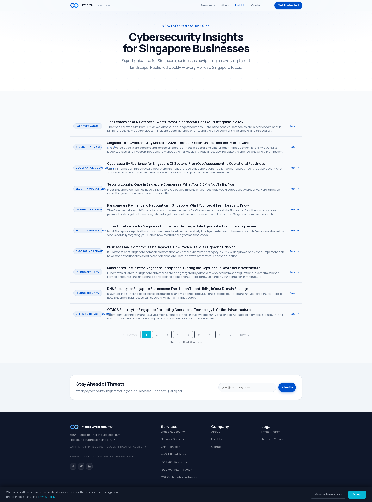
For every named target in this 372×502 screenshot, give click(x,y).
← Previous (130, 334)
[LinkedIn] (89, 466)
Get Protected (288, 5)
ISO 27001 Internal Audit (176, 470)
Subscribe (287, 387)
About (225, 5)
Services (206, 5)
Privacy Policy (270, 432)
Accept (357, 494)
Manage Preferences (328, 494)
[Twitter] (81, 466)
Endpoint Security (173, 432)
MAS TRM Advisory (173, 454)
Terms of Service (272, 439)
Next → (245, 334)
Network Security (172, 439)
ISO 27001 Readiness (175, 462)
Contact (257, 5)
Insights (240, 5)
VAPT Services (170, 447)
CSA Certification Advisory (179, 477)
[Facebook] (73, 466)
